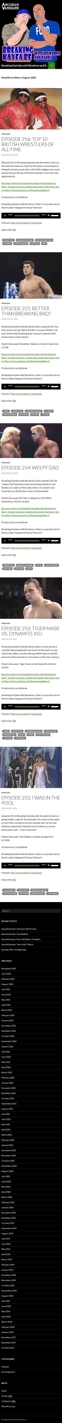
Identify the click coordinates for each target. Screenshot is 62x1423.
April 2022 (6, 1067)
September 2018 (9, 1290)
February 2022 (7, 1077)
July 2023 (5, 989)
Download (36, 222)
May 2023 (5, 999)
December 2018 (8, 1275)
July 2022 (5, 1051)
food (39, 565)
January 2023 (7, 1020)
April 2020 (6, 1192)
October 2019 (7, 1223)
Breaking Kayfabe (25, 240)
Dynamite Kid (9, 735)
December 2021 (8, 1088)
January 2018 (7, 1332)
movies (35, 414)
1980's (6, 411)
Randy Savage (38, 893)
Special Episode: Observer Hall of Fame (18, 929)
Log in (4, 1391)
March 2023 (6, 1010)
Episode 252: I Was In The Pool (30, 800)
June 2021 (6, 1119)
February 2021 (7, 1140)
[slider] (55, 215)
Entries (6, 1396)
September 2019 (9, 1228)
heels (21, 735)
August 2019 (7, 1233)
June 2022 (6, 1057)
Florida (7, 243)
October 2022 (7, 1036)
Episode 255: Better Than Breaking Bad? (26, 310)
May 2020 (5, 1186)
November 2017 (8, 1342)
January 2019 (7, 1270)
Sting (29, 569)
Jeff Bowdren (21, 243)
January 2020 (7, 1207)
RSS (14, 229)
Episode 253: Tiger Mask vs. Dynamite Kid (30, 630)
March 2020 (6, 1197)
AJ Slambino (9, 890)
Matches (35, 243)
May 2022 (5, 1062)
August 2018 (7, 1296)
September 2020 (9, 1166)
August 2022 (7, 1046)
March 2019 (6, 1259)
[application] (31, 215)
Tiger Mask (20, 738)
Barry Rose (9, 240)
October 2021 (7, 1098)
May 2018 (5, 1311)
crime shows (51, 731)
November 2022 (8, 1031)
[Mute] (48, 215)
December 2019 (8, 1212)
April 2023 (6, 1005)
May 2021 (5, 1124)
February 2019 (7, 1264)
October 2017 (7, 1348)
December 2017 (8, 1337)
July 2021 (5, 1114)
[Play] (5, 215)
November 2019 (8, 1218)
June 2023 (6, 994)
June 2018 (6, 1306)
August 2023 (7, 984)
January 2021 (7, 1145)
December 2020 (8, 1150)
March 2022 (6, 1072)
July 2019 (5, 1238)
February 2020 (7, 1202)
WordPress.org (8, 1406)
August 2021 (7, 1109)
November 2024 (8, 968)
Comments (8, 1401)
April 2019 (6, 1254)
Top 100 (45, 414)
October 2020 (7, 1160)
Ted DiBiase (53, 893)
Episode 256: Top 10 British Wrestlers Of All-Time (27, 144)
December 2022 (8, 1025)
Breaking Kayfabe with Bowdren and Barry (24, 65)
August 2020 (7, 1171)
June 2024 (6, 973)
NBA (44, 243)
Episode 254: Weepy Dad (30, 467)
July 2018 (5, 1301)
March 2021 (6, 1135)
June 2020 (6, 1181)
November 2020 (8, 1155)
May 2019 (5, 1249)
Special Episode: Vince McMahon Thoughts (21, 939)
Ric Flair (19, 569)
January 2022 (7, 1083)
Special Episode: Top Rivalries (14, 934)
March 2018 (6, 1322)
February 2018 (7, 1327)
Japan (30, 735)
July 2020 (5, 1176)
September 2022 (9, 1041)
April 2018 (6, 1316)
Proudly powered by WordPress (13, 1419)
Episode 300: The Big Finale (13, 949)
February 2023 (7, 1015)
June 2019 (6, 1244)
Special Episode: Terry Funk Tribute (17, 944)
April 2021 (6, 1129)
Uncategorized (8, 1372)
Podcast (5, 134)
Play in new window (20, 222)
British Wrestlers (44, 240)
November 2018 (8, 1280)
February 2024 (7, 979)
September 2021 (9, 1103)
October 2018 (7, 1285)
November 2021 (8, 1093)
